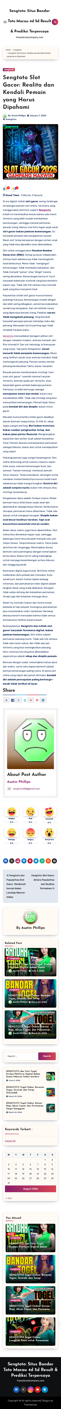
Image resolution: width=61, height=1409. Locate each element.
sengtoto (9, 69)
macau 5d (10, 1141)
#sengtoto (11, 119)
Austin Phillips (18, 115)
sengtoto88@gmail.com (26, 788)
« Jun (9, 1198)
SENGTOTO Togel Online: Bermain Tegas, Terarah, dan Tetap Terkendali (29, 998)
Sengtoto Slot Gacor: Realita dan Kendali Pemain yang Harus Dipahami (28, 92)
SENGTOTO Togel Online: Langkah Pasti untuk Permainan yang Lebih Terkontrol (29, 1340)
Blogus (46, 1400)
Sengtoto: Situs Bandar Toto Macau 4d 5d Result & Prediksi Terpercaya (29, 21)
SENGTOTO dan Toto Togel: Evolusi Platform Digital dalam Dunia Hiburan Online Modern (30, 967)
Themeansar (30, 1404)
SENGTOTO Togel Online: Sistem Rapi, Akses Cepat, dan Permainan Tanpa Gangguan (29, 1030)
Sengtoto (45, 210)
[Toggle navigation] (5, 22)
